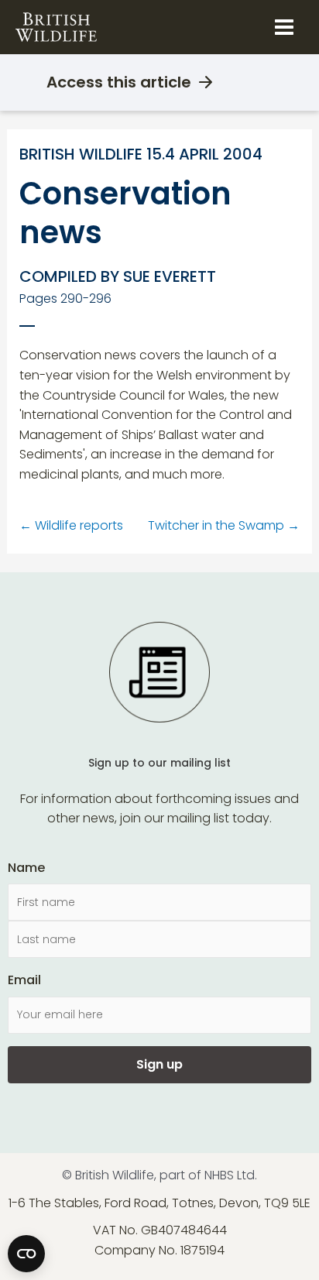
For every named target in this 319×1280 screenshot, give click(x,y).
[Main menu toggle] (284, 27)
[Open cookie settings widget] (26, 1253)
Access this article (118, 82)
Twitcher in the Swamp (224, 525)
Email (24, 980)
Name (26, 868)
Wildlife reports (71, 525)
